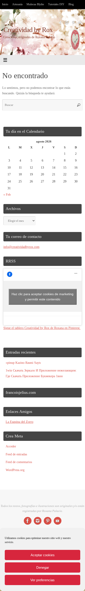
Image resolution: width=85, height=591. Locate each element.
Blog (71, 4)
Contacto (7, 13)
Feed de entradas (16, 454)
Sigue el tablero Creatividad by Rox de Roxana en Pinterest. (41, 328)
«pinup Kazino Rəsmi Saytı (23, 362)
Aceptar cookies (43, 555)
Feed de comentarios (19, 462)
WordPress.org (15, 470)
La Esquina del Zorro (19, 422)
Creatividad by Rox (28, 30)
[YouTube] (79, 22)
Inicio (5, 4)
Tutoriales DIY (56, 4)
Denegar (42, 567)
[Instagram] (67, 22)
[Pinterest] (73, 22)
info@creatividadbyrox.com (21, 247)
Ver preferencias (42, 580)
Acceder (11, 446)
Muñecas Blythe (35, 4)
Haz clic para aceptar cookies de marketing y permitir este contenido (42, 296)
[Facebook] (60, 22)
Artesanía (17, 4)
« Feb (7, 194)
